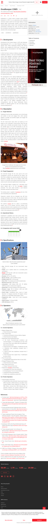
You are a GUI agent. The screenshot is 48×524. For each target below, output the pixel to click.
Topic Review (12, 5)
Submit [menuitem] (44, 2)
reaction (9, 203)
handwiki (8, 168)
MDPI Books (3, 504)
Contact (2, 493)
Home (2, 5)
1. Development (32, 40)
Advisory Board (4, 488)
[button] (11, 15)
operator (6, 141)
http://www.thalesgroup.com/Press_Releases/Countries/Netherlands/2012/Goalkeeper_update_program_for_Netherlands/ (14, 399)
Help (2, 492)
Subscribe (5, 472)
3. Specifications (32, 43)
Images (17, 2)
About (31, 2)
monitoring (18, 192)
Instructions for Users (5, 490)
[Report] (16, 15)
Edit (20, 9)
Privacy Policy (21, 458)
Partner (2, 495)
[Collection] (1, 15)
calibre (21, 186)
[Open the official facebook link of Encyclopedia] (13, 476)
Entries (10, 2)
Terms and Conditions (11, 458)
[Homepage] (2, 2)
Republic (10, 367)
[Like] (4, 15)
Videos (13, 2)
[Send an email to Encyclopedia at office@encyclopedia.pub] (2, 476)
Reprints (24, 2)
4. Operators (31, 45)
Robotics (34, 25)
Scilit (2, 507)
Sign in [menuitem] (37, 2)
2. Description (31, 42)
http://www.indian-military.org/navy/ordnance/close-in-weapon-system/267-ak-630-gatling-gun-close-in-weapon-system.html (14, 437)
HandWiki (38, 30)
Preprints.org (3, 506)
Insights (28, 2)
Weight (3, 272)
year (18, 81)
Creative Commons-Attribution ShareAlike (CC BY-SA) (13, 455)
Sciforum (2, 502)
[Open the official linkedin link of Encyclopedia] (8, 476)
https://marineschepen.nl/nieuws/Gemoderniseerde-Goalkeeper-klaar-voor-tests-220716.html (14, 411)
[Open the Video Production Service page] (44, 508)
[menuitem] (40, 2)
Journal (20, 2)
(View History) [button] (38, 31)
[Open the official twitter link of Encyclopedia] (5, 476)
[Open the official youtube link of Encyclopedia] (11, 476)
